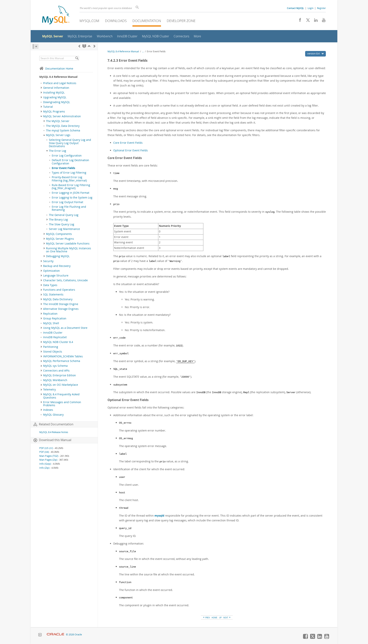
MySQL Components (59, 234)
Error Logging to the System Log (72, 197)
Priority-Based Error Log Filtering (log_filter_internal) (69, 179)
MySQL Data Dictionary (57, 299)
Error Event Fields (63, 168)
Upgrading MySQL (54, 97)
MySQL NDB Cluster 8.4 (58, 342)
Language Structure (55, 275)
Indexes (48, 410)
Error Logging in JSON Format (70, 192)
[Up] (89, 46)
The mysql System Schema (63, 130)
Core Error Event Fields (128, 142)
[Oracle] (55, 634)
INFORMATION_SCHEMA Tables (63, 356)
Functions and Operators (59, 289)
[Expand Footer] (39, 635)
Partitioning (50, 347)
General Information (56, 87)
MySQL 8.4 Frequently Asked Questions (61, 396)
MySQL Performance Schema (61, 361)
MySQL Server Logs (58, 135)
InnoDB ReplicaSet (55, 337)
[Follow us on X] (306, 21)
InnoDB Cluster (52, 332)
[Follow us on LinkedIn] (314, 21)
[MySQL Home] (55, 15)
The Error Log (57, 151)
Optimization (51, 270)
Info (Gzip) (45, 463)
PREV (207, 617)
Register (321, 8)
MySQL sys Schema (55, 366)
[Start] (84, 46)
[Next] (94, 46)
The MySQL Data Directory (63, 126)
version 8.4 (313, 53)
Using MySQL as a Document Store (65, 328)
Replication (50, 313)
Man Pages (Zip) (48, 459)
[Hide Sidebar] (36, 46)
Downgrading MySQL (56, 102)
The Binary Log (58, 219)
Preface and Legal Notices (59, 83)
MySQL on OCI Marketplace (60, 384)
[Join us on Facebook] (298, 21)
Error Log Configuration (67, 155)
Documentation (146, 20)
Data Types (50, 285)
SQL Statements (53, 294)
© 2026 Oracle (74, 634)
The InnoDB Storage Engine (60, 304)
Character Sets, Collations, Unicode (65, 280)
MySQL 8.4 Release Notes (53, 432)
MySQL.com (89, 20)
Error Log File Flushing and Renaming (69, 208)
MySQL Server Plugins (60, 238)
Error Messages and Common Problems (62, 403)
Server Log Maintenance (64, 229)
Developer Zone (181, 20)
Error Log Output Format (67, 202)
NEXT (226, 617)
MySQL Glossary (53, 414)
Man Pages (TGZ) (48, 456)
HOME (214, 617)
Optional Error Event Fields (130, 150)
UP (220, 617)
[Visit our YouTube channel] (322, 21)
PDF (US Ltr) (46, 448)
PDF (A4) (44, 452)
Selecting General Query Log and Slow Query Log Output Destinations (70, 143)
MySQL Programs (54, 111)
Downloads (116, 20)
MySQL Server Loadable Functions (68, 243)
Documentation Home (59, 68)
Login (310, 8)
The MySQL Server (57, 121)
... (143, 51)
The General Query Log (63, 215)
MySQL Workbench (55, 380)
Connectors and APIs (56, 370)
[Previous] (79, 46)
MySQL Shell (51, 323)
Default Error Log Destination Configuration (70, 161)
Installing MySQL (54, 92)
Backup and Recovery (57, 266)
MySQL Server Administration (62, 116)
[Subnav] (41, 88)
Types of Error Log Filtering (69, 172)
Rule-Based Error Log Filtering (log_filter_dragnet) (71, 186)
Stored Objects (52, 351)
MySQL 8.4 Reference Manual (123, 51)
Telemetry (49, 389)
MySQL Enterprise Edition (59, 375)
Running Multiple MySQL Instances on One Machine (68, 250)
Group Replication (54, 318)
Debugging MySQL (58, 256)
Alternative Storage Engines (61, 309)
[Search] (77, 58)
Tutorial (48, 106)
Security (48, 261)
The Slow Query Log (61, 224)
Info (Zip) (44, 467)
